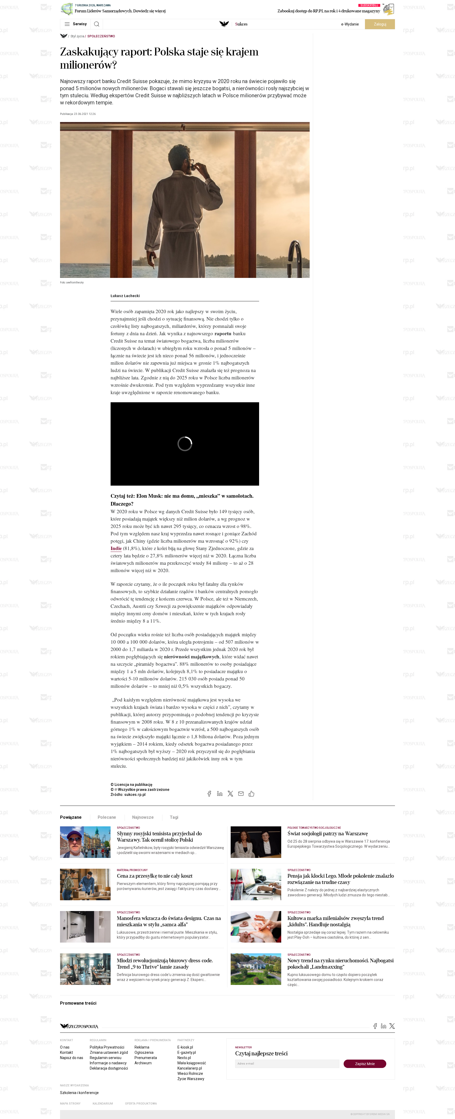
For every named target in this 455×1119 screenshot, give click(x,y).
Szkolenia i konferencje (79, 1093)
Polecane (107, 817)
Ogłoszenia (144, 1052)
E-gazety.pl (186, 1052)
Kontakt (66, 1052)
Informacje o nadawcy (108, 1063)
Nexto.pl (184, 1058)
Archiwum (143, 1063)
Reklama (142, 1047)
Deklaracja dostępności (109, 1068)
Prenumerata (146, 1058)
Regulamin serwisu (105, 1058)
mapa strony (70, 1103)
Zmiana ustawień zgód (109, 1052)
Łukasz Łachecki (125, 296)
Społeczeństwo (101, 36)
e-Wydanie (350, 24)
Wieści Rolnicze (190, 1073)
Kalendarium (103, 1103)
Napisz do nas (71, 1058)
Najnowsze (143, 817)
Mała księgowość (191, 1063)
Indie (116, 548)
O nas (65, 1047)
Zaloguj (380, 24)
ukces (241, 24)
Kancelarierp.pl (189, 1068)
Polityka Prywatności (107, 1047)
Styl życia (77, 36)
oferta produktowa (141, 1103)
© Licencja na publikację (132, 784)
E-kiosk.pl (185, 1047)
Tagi (174, 817)
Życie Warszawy (190, 1079)
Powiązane (71, 817)
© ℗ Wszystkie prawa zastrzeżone (140, 789)
